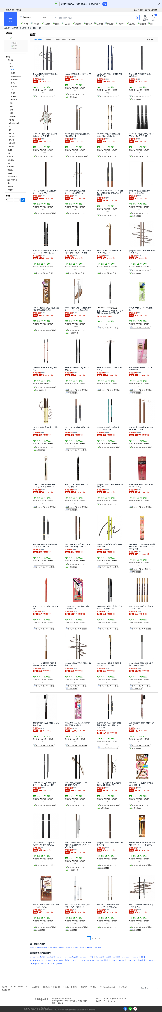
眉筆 (40, 28)
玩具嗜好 (10, 173)
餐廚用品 (10, 170)
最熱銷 (64, 39)
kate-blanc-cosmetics (37, 960)
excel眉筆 (82, 960)
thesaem (113, 960)
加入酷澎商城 (123, 986)
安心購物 (84, 986)
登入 (135, 10)
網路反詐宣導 (6, 989)
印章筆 (91, 957)
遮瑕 (11, 110)
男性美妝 (11, 140)
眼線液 (13, 73)
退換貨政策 (46, 986)
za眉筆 (108, 957)
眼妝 (34, 28)
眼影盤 (13, 93)
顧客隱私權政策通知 (71, 986)
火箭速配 (15, 28)
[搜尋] (137, 17)
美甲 (10, 127)
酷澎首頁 (7, 28)
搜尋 (22, 200)
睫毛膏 (13, 83)
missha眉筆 (51, 957)
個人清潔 (10, 157)
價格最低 (49, 39)
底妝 (11, 106)
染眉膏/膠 (14, 86)
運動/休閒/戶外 (12, 180)
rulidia (59, 957)
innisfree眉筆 (131, 960)
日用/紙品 (10, 160)
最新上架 (72, 39)
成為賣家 (154, 10)
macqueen (134, 957)
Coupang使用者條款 (32, 986)
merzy (74, 960)
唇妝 (11, 103)
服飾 (8, 183)
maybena (83, 957)
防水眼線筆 (141, 960)
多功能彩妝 (13, 116)
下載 (104, 4)
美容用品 (11, 133)
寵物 (8, 163)
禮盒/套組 (12, 137)
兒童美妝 (11, 147)
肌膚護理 (11, 120)
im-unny (121, 960)
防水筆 (67, 960)
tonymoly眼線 (58, 960)
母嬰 (8, 153)
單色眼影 (14, 96)
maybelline (151, 960)
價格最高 (57, 39)
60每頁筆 (150, 39)
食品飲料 (10, 150)
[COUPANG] (42, 1000)
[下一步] (104, 938)
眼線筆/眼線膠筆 (16, 76)
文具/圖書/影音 (12, 177)
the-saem (90, 960)
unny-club (125, 957)
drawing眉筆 (100, 957)
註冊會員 (140, 10)
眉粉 (12, 90)
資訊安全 (93, 986)
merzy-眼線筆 (57, 964)
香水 (10, 130)
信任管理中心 (57, 986)
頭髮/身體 (12, 143)
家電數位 (10, 190)
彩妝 (29, 28)
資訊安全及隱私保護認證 (107, 986)
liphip (48, 964)
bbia (42, 964)
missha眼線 (41, 957)
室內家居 (10, 187)
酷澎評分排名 (37, 39)
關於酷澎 (4, 986)
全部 (44, 18)
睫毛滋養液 (14, 80)
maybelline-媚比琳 (102, 960)
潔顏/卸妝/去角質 (14, 123)
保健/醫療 (10, 167)
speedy (32, 957)
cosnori (48, 960)
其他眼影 (14, 100)
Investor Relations (17, 986)
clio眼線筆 (116, 957)
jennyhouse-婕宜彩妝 (71, 957)
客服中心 (147, 10)
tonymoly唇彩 (34, 964)
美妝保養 (23, 28)
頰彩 (11, 113)
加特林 (143, 957)
